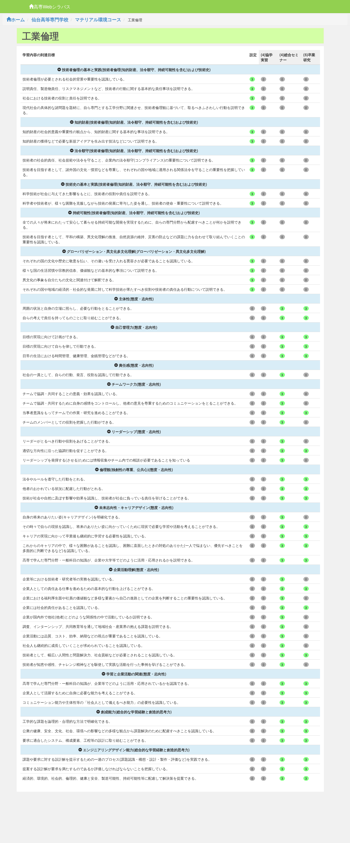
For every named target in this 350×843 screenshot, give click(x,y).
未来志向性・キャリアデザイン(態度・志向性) (136, 507)
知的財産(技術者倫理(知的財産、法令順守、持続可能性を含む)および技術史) (136, 122)
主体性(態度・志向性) (136, 298)
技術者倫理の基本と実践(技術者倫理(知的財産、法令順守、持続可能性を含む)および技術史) (136, 69)
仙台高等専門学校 (50, 19)
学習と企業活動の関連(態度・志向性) (136, 673)
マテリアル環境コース (98, 19)
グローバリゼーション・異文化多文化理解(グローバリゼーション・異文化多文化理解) (136, 251)
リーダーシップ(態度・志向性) (136, 431)
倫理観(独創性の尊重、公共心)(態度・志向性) (136, 469)
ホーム (18, 19)
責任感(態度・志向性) (136, 365)
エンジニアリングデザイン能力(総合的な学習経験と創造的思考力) (136, 749)
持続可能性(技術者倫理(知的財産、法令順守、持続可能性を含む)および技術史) (136, 212)
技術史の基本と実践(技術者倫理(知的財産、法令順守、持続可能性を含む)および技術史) (136, 184)
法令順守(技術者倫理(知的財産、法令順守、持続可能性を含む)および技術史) (136, 150)
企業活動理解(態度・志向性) (136, 569)
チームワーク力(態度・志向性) (136, 384)
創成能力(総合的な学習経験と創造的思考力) (136, 711)
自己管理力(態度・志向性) (136, 327)
